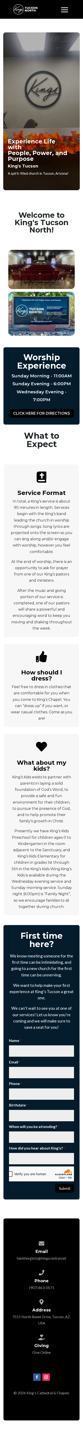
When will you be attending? (33, 1126)
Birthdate (17, 1105)
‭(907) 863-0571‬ (41, 1287)
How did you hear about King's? (36, 1148)
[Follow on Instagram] (46, 1377)
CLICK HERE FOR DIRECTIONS (41, 413)
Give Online (41, 1352)
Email (13, 1062)
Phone (14, 1083)
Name (14, 1040)
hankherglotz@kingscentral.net (41, 1258)
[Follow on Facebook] (37, 1377)
